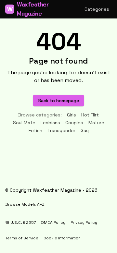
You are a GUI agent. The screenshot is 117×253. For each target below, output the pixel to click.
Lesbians (50, 123)
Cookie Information (62, 238)
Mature (96, 123)
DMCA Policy (53, 222)
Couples (74, 123)
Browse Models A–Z (25, 204)
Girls (71, 115)
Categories (96, 9)
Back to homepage (58, 100)
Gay (85, 130)
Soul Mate (24, 123)
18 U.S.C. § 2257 (20, 222)
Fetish (35, 130)
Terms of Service (21, 238)
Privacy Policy (84, 222)
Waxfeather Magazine (28, 9)
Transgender (61, 130)
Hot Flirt (90, 115)
